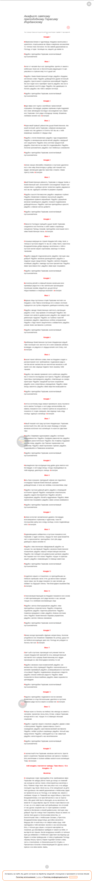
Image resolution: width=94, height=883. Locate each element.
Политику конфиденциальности (56, 877)
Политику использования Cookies (29, 877)
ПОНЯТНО (73, 877)
